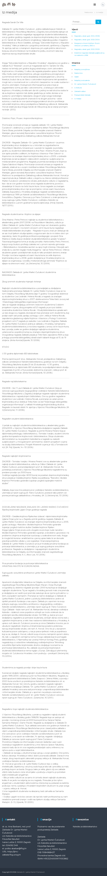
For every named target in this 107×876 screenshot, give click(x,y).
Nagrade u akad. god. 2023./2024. (87, 40)
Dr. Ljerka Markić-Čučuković (85, 84)
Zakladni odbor (80, 91)
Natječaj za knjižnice (82, 69)
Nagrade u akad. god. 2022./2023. (87, 49)
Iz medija (77, 99)
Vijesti (76, 77)
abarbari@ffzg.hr (18, 848)
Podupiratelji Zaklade (82, 95)
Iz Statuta (78, 88)
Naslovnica (78, 73)
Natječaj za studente (82, 80)
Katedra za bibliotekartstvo (85, 826)
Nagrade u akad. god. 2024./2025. (87, 36)
